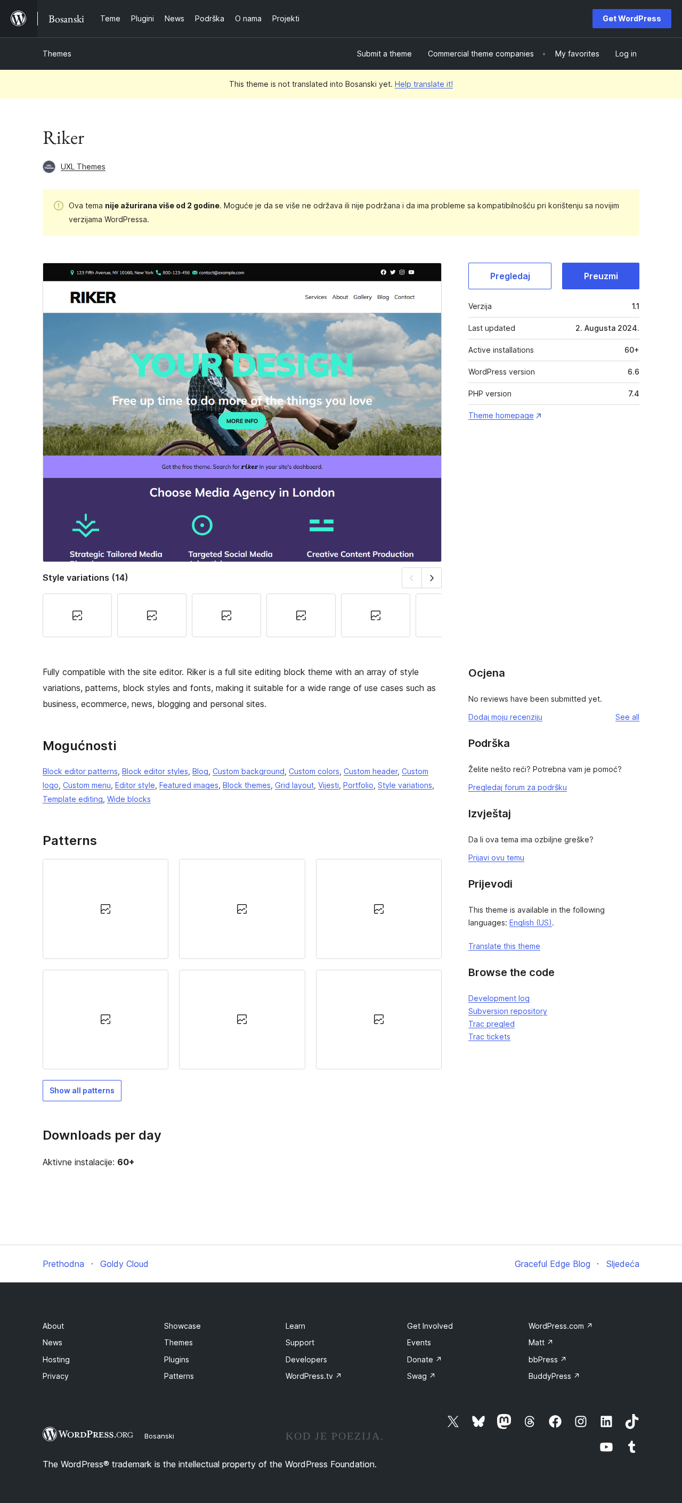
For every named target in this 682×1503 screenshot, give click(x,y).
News (52, 1342)
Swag (421, 1375)
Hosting (56, 1359)
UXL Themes (83, 166)
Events (419, 1342)
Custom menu (87, 785)
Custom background (249, 771)
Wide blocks (129, 798)
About (53, 1325)
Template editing (73, 798)
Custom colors (314, 771)
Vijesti (328, 785)
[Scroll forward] (432, 577)
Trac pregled (491, 1023)
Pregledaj (510, 276)
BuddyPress (554, 1375)
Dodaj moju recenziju (505, 716)
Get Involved (430, 1325)
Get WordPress (632, 18)
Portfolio (358, 785)
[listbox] (242, 964)
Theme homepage (501, 415)
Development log (499, 998)
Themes (57, 53)
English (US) (530, 922)
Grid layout (294, 785)
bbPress (548, 1359)
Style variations (405, 785)
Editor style (135, 785)
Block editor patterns (80, 771)
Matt (541, 1342)
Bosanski (159, 1436)
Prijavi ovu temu (496, 857)
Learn (295, 1325)
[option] (105, 908)
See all (627, 716)
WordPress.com (561, 1325)
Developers (306, 1359)
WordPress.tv (314, 1375)
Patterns (179, 1375)
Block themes (247, 785)
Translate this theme (504, 945)
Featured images (188, 785)
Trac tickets (489, 1036)
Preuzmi (601, 276)
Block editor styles (155, 771)
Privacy (56, 1375)
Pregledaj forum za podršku (517, 787)
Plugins (176, 1359)
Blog (200, 771)
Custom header (370, 771)
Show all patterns (82, 1090)
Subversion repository (507, 1010)
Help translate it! (424, 83)
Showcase (182, 1325)
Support (300, 1342)
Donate (424, 1359)
